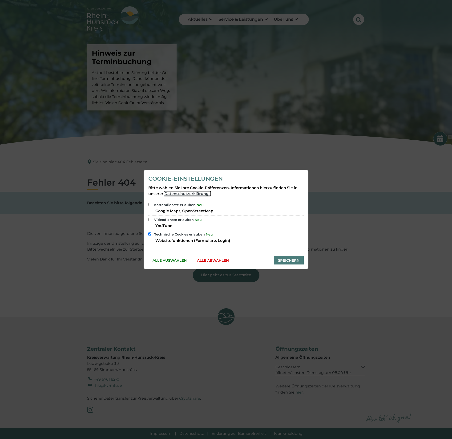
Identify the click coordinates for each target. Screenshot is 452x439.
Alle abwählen (213, 260)
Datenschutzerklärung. (187, 193)
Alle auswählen (170, 260)
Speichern (288, 260)
